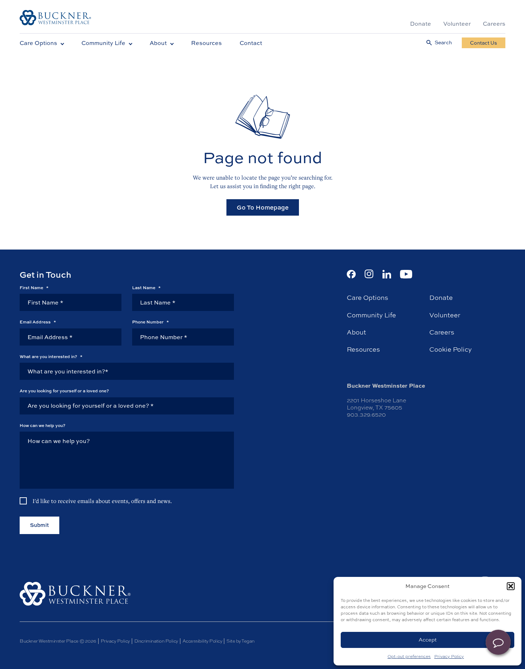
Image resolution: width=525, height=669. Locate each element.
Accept (428, 639)
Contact (251, 43)
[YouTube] (406, 274)
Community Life (103, 43)
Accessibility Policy (202, 641)
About (158, 43)
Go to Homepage (263, 207)
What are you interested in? (51, 356)
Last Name (146, 287)
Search (443, 43)
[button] (510, 586)
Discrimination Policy (156, 641)
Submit (39, 525)
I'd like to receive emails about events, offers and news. (102, 500)
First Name (34, 287)
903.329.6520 (366, 414)
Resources (206, 43)
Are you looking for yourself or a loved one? (64, 390)
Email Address (38, 322)
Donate (420, 23)
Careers (494, 23)
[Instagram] (369, 274)
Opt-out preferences (409, 656)
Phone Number (150, 322)
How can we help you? (42, 425)
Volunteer (457, 23)
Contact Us (483, 42)
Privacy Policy (449, 656)
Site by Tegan (240, 641)
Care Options (38, 43)
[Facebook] (351, 274)
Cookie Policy (450, 349)
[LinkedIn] (386, 274)
